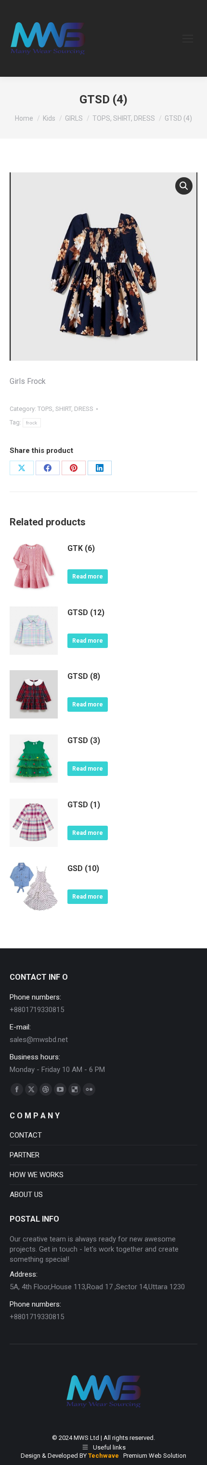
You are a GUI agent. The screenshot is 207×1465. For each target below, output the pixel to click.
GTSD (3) (83, 740)
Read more (87, 576)
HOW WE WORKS (37, 1174)
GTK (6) (81, 548)
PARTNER (24, 1155)
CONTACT (26, 1135)
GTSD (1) (83, 804)
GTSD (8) (83, 676)
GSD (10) (83, 868)
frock (32, 422)
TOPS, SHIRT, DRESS (65, 408)
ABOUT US (26, 1194)
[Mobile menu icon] (187, 38)
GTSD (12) (85, 612)
